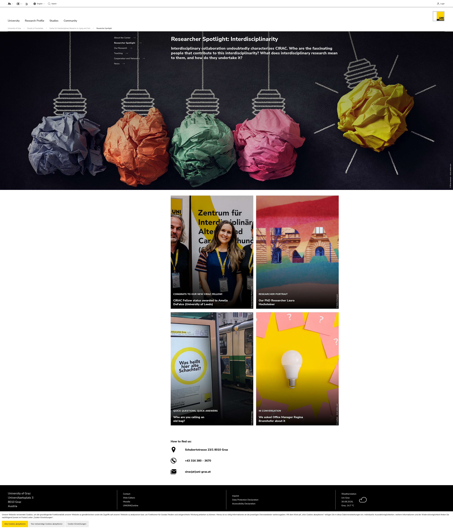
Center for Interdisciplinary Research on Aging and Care (70, 28)
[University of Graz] (439, 16)
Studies (54, 21)
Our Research (121, 48)
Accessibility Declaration (243, 503)
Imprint (235, 495)
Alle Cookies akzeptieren (15, 524)
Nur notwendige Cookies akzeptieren (46, 524)
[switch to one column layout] (27, 3)
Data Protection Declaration (245, 499)
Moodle (126, 501)
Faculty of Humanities (35, 28)
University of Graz (14, 28)
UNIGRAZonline (130, 505)
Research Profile (34, 21)
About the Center (122, 37)
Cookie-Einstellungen (77, 524)
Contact (126, 493)
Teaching (118, 53)
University (14, 21)
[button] (10, 3)
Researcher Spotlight (125, 42)
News (117, 63)
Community (70, 21)
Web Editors (129, 497)
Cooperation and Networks (127, 58)
